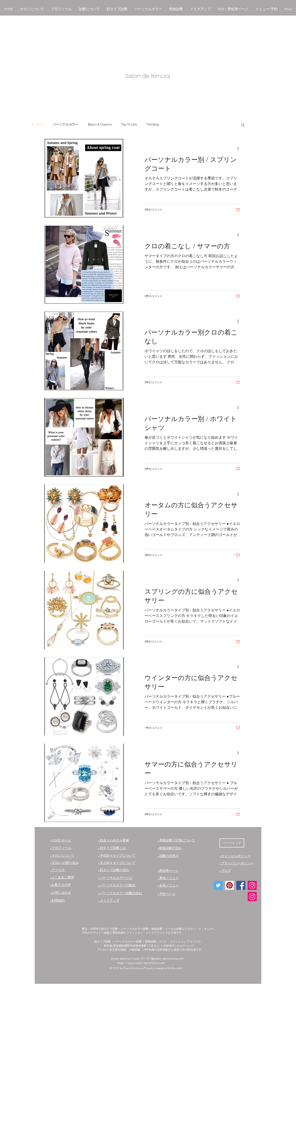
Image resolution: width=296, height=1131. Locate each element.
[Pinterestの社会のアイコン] (229, 885)
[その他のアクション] (239, 148)
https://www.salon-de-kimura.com (141, 963)
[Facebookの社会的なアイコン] (240, 885)
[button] (32, 9)
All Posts (37, 125)
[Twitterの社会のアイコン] (218, 885)
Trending (152, 125)
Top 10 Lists (129, 125)
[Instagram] (252, 885)
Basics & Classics (100, 125)
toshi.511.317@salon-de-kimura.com (158, 959)
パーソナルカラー (66, 125)
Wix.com (176, 968)
